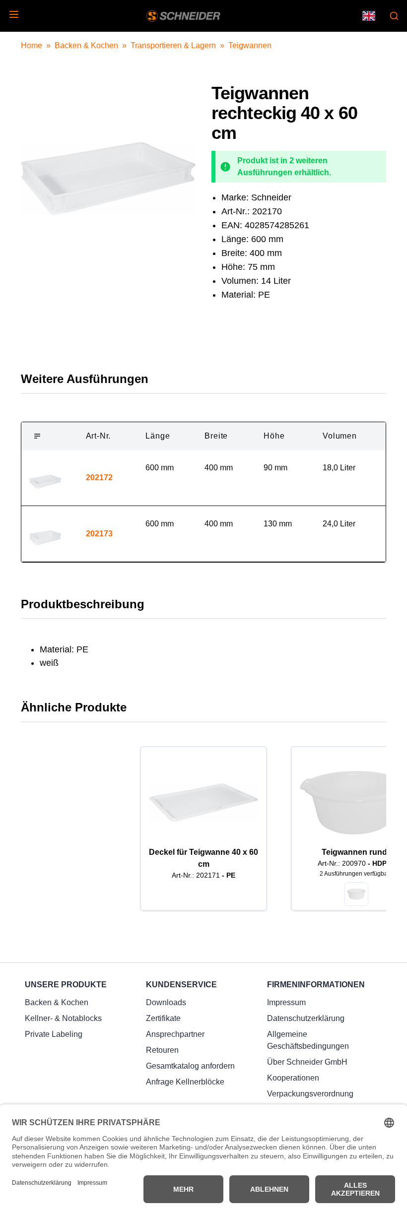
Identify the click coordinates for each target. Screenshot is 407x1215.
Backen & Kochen (86, 45)
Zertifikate (163, 1018)
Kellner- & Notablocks (63, 1018)
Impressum (286, 1002)
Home (31, 45)
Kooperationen (293, 1078)
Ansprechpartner (175, 1034)
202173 (99, 533)
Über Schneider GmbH (307, 1062)
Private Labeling (53, 1034)
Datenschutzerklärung (305, 1018)
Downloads (166, 1002)
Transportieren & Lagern (173, 45)
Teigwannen (249, 45)
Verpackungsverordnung (310, 1093)
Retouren (162, 1050)
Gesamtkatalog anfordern (190, 1066)
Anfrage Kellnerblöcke (185, 1082)
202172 (99, 477)
